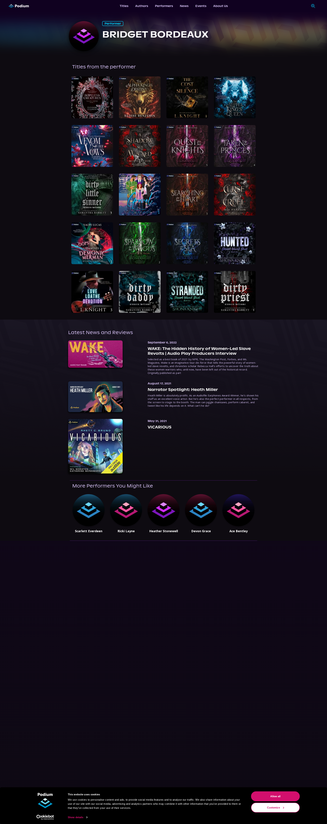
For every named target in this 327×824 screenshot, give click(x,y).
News (184, 6)
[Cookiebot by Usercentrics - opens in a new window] (45, 817)
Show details (75, 817)
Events (200, 6)
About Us (220, 6)
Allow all (275, 796)
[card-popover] (92, 97)
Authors (141, 6)
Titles (124, 6)
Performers (164, 6)
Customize (273, 807)
